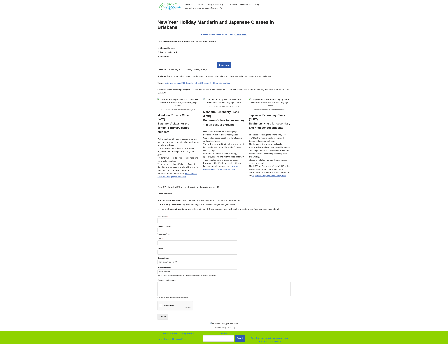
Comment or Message (167, 280)
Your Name (163, 217)
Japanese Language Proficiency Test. (269, 176)
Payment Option (165, 268)
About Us (189, 4)
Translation (232, 4)
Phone (161, 248)
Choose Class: (164, 258)
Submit (162, 317)
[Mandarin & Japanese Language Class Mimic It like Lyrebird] (169, 6)
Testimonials (245, 4)
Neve (160, 339)
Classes (200, 4)
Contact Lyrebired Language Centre (201, 8)
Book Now (224, 65)
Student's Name (164, 226)
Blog (257, 4)
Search (240, 338)
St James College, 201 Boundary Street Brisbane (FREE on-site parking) (197, 83)
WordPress (181, 339)
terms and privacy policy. (269, 341)
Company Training (215, 4)
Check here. (241, 35)
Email (160, 239)
